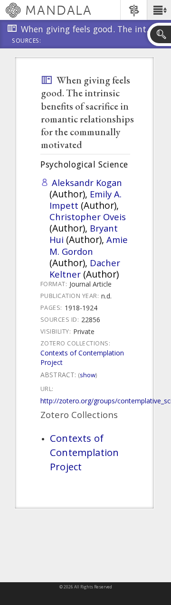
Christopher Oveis (87, 217)
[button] (159, 10)
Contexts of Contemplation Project (84, 452)
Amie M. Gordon (88, 245)
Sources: (26, 41)
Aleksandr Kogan (87, 182)
